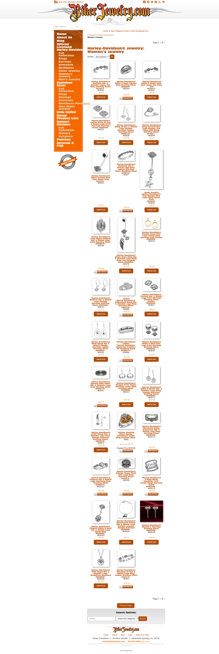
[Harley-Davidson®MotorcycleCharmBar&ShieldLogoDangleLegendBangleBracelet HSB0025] (126, 525)
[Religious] (66, 136)
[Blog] (61, 40)
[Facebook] (144, 2)
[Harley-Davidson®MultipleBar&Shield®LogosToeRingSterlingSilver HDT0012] (100, 84)
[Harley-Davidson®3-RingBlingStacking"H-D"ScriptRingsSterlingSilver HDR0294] (151, 482)
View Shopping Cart (139, 31)
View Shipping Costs (120, 31)
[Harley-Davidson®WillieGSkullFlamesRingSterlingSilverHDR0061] (126, 84)
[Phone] (159, 2)
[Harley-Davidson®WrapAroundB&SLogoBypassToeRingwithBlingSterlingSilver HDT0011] (151, 129)
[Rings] (63, 58)
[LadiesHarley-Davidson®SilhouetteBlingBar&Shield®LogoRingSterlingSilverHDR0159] (126, 303)
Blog (123, 635)
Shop (130, 635)
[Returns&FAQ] (66, 144)
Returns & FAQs (142, 635)
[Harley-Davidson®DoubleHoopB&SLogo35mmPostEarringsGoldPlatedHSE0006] (151, 235)
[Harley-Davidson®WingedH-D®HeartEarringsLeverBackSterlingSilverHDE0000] (126, 386)
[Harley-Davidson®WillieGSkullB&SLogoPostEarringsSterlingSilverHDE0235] (151, 345)
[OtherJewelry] (69, 70)
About (114, 635)
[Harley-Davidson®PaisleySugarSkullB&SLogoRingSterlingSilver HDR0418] (126, 474)
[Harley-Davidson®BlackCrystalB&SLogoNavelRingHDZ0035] (101, 178)
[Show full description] (105, 88)
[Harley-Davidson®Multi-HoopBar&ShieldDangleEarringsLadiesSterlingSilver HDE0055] (101, 346)
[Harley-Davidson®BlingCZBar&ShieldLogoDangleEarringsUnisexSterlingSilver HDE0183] (126, 129)
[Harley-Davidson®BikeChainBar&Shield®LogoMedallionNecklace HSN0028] (100, 573)
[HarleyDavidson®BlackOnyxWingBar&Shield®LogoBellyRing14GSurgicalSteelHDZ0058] (126, 258)
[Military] (64, 133)
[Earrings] (65, 61)
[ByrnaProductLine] (68, 116)
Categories (91, 35)
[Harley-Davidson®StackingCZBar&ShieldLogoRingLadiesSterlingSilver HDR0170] (126, 573)
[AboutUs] (64, 37)
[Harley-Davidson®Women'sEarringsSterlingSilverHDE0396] (151, 527)
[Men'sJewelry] (69, 79)
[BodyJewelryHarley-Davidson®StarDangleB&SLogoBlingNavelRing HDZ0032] (151, 196)
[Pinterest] (148, 2)
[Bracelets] (66, 64)
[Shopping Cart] (163, 2)
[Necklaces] (66, 67)
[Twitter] (152, 2)
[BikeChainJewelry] (67, 107)
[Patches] (64, 139)
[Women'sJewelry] (66, 75)
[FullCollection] (66, 54)
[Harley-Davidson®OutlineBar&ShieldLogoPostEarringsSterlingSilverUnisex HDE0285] (152, 298)
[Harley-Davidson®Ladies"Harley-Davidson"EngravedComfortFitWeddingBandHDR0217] (126, 346)
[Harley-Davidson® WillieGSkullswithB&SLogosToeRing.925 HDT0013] (151, 84)
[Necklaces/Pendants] (74, 103)
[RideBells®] (66, 112)
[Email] (156, 2)
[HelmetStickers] (63, 123)
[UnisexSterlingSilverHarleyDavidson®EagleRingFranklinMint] (125, 435)
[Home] (62, 34)
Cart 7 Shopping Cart (126, 650)
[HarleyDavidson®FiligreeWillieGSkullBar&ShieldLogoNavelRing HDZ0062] (100, 529)
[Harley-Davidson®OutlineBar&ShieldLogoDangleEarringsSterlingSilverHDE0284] (101, 301)
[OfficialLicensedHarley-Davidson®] (72, 46)
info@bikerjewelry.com (114, 641)
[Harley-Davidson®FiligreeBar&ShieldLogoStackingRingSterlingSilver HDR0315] (101, 481)
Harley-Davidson (105, 35)
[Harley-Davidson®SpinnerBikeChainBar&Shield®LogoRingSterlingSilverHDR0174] (100, 385)
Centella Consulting (159, 644)
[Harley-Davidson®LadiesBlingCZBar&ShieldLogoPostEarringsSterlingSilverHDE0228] (100, 124)
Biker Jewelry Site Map (126, 645)
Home (110, 12)
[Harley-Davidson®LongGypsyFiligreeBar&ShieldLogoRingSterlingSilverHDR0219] (100, 240)
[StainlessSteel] (65, 84)
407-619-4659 (134, 641)
